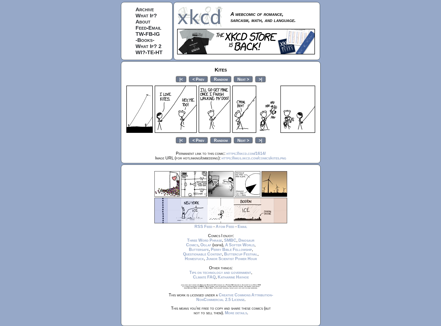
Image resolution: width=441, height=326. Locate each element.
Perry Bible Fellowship (231, 249)
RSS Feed (203, 226)
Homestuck (194, 259)
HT (159, 52)
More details (236, 313)
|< (181, 79)
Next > (243, 79)
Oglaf (205, 245)
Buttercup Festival (241, 254)
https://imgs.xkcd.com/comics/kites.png (254, 158)
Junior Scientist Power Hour (231, 259)
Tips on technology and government (220, 272)
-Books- (145, 40)
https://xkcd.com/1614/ (246, 153)
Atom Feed (225, 226)
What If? (146, 15)
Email (154, 28)
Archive (145, 9)
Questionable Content (202, 254)
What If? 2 (149, 46)
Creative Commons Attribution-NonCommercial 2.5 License (234, 297)
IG (157, 34)
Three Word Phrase (204, 240)
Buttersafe (199, 249)
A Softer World (239, 245)
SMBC (230, 240)
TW (140, 34)
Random (221, 79)
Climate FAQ (204, 277)
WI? (140, 52)
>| (260, 79)
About (143, 22)
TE (150, 52)
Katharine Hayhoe (233, 277)
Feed (141, 28)
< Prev (198, 79)
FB (149, 34)
